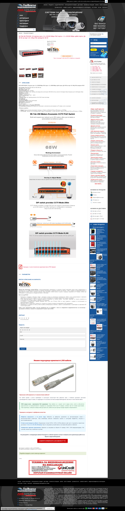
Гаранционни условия (71, 4)
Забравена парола (94, 52)
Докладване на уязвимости (97, 94)
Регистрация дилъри (94, 55)
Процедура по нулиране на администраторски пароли (97, 103)
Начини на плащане (89, 4)
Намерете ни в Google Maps (25, 504)
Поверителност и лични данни (98, 86)
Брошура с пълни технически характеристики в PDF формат (39, 267)
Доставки (80, 4)
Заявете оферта (67, 7)
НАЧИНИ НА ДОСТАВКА (98, 208)
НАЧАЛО (46, 4)
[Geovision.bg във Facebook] (106, 1)
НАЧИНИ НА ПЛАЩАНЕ (97, 190)
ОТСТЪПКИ (94, 7)
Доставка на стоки (95, 79)
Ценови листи (58, 7)
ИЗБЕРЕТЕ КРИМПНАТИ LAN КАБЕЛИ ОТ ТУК (52, 441)
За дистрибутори (59, 4)
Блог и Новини (103, 4)
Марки (97, 4)
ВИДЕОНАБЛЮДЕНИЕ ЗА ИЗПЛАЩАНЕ (82, 7)
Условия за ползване (96, 89)
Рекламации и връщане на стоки (98, 91)
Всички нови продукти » (98, 227)
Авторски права (94, 100)
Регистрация (93, 54)
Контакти (104, 7)
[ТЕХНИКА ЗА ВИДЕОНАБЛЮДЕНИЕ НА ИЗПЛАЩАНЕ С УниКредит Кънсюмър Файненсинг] (52, 467)
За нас (99, 7)
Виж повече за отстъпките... (96, 73)
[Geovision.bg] (26, 7)
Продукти (51, 4)
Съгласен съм (50, 508)
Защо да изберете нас (96, 77)
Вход (94, 49)
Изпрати (23, 348)
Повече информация (32, 509)
